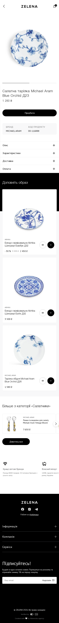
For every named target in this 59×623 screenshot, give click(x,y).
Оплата (7, 168)
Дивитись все (16, 441)
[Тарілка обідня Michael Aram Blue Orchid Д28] (29, 358)
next (56, 424)
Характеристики (11, 153)
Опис (5, 145)
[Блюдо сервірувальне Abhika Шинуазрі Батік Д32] (29, 290)
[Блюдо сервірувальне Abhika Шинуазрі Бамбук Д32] (29, 222)
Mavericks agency (37, 618)
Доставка (8, 161)
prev (3, 424)
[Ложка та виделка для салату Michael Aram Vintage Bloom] (28, 423)
